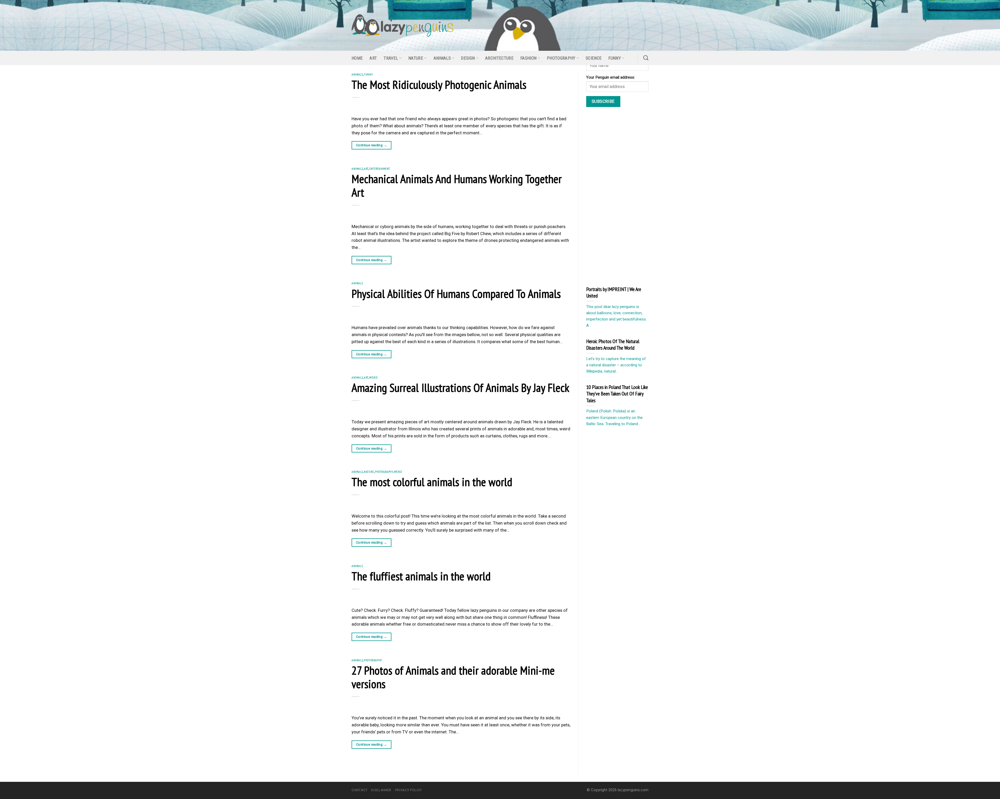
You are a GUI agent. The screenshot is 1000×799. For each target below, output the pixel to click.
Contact (360, 790)
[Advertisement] (625, 196)
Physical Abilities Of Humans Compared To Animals (456, 293)
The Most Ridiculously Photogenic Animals (439, 84)
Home (357, 58)
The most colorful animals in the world (432, 481)
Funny (614, 58)
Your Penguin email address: (610, 77)
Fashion (528, 58)
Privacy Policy (408, 790)
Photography (561, 58)
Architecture (499, 58)
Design (468, 58)
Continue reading (371, 145)
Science (594, 58)
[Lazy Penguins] (402, 25)
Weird (373, 377)
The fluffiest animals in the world (421, 575)
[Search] (645, 58)
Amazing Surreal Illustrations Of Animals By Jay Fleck (460, 387)
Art (373, 58)
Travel (391, 58)
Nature (415, 58)
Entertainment (379, 169)
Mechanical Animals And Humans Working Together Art (457, 185)
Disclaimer (381, 790)
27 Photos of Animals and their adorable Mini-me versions (453, 677)
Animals (442, 58)
